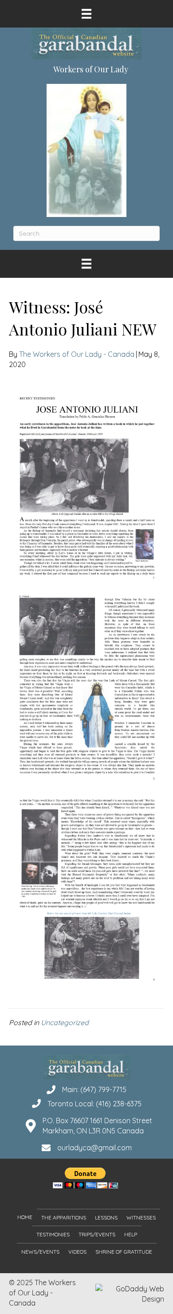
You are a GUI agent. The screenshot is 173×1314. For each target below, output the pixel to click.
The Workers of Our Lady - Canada (76, 354)
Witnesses (141, 1217)
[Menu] (86, 13)
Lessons (106, 1217)
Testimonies (53, 1234)
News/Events (40, 1251)
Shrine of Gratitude (123, 1251)
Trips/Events (97, 1234)
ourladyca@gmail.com (94, 1147)
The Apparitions (63, 1217)
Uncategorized (65, 1022)
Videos (77, 1251)
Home (24, 1217)
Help (130, 1234)
